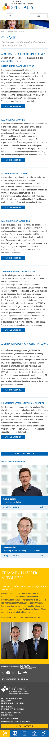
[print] (25, 673)
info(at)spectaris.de (7, 715)
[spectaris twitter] (3, 673)
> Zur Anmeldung (13, 106)
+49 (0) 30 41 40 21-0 (10, 713)
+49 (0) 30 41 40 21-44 (11, 556)
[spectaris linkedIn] (14, 673)
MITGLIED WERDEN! (24, 726)
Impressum (24, 679)
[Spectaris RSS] (19, 673)
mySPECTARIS (7, 61)
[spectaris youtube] (8, 673)
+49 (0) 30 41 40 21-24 (11, 507)
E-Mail (41, 507)
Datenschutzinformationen (10, 679)
